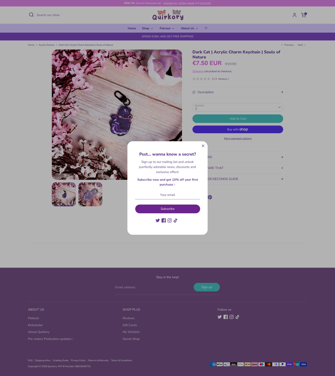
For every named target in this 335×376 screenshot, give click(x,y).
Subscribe (168, 209)
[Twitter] (158, 220)
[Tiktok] (175, 220)
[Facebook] (164, 220)
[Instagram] (170, 220)
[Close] (203, 146)
